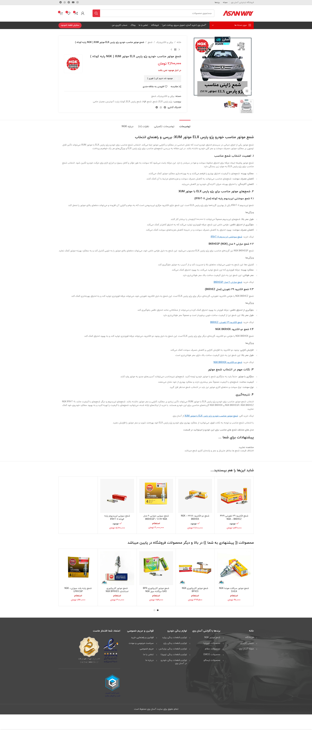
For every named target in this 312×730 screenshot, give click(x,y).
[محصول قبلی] (179, 49)
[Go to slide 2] (154, 610)
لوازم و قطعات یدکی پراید (174, 637)
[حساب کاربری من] (82, 13)
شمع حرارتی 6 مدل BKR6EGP (228, 282)
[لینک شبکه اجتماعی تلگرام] (60, 2)
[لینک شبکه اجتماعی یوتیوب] (73, 2)
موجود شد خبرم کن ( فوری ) (160, 78)
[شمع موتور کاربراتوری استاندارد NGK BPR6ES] (117, 568)
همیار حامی (98, 101)
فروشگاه (249, 637)
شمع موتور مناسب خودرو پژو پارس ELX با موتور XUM (211, 416)
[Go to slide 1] (158, 610)
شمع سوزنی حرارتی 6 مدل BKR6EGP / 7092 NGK (156, 517)
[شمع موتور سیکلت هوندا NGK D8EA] (234, 568)
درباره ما (149, 660)
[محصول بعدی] (171, 49)
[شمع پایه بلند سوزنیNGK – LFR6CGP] (78, 568)
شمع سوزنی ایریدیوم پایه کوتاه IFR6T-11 (117, 517)
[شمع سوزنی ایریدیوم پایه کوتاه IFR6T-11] (117, 496)
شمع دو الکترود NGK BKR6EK (228, 362)
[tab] (184, 125)
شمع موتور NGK (212, 637)
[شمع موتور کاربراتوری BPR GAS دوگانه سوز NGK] (156, 568)
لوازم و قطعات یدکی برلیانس (173, 648)
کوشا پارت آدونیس (115, 101)
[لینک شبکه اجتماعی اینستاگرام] (77, 2)
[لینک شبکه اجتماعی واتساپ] (65, 2)
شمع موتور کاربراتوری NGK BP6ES (195, 590)
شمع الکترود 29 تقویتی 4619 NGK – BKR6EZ (234, 517)
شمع (150, 42)
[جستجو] (96, 13)
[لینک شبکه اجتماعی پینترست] (69, 2)
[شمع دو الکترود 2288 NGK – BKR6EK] (195, 496)
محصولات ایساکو (212, 660)
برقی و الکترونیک (164, 42)
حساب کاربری (247, 643)
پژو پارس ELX (165, 101)
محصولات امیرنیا (212, 643)
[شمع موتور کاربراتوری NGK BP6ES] (195, 568)
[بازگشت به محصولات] (175, 49)
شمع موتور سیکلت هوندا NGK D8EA (234, 590)
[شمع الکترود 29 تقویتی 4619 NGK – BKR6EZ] (234, 496)
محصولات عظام (212, 648)
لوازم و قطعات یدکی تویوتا (174, 654)
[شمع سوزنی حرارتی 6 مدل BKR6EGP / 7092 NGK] (156, 496)
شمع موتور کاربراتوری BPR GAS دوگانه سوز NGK (156, 590)
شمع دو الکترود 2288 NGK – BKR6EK (195, 517)
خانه (179, 42)
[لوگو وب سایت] (238, 13)
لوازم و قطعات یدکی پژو (175, 643)
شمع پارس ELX (133, 101)
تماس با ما (148, 654)
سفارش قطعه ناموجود (70, 25)
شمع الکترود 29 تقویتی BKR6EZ (226, 322)
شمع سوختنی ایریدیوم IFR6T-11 (226, 236)
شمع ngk (147, 101)
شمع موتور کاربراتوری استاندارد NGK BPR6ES (117, 590)
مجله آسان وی (246, 648)
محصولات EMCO (212, 654)
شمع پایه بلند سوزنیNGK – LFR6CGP (78, 590)
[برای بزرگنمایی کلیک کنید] (247, 91)
